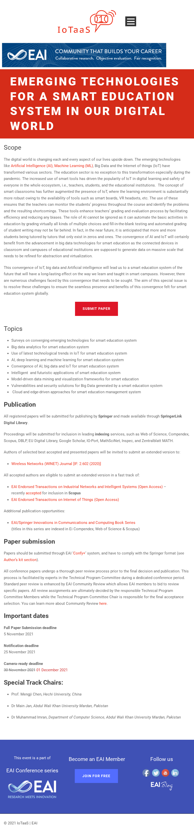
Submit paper (96, 309)
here (103, 603)
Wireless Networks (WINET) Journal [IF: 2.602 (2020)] (56, 463)
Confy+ (79, 553)
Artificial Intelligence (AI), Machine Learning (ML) (52, 166)
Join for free (96, 776)
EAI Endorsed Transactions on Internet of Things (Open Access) (65, 499)
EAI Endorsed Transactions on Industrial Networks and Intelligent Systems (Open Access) (87, 486)
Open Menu (130, 21)
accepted (33, 493)
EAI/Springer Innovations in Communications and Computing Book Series (73, 522)
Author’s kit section (20, 560)
